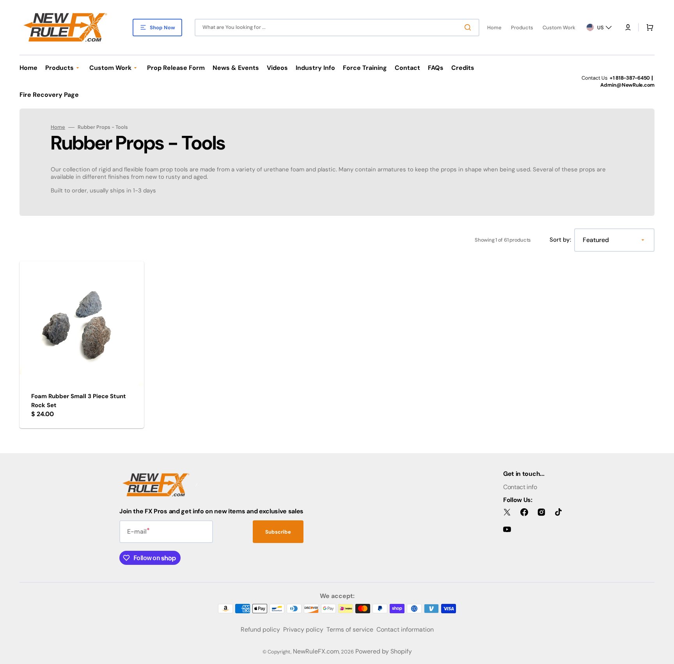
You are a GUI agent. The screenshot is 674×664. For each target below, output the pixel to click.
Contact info (520, 487)
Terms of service (349, 629)
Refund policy (260, 629)
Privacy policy (303, 629)
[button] (628, 27)
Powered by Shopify (383, 651)
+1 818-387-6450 (630, 77)
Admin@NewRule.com (627, 84)
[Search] (469, 27)
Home (58, 127)
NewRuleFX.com (316, 651)
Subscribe (278, 532)
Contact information (405, 629)
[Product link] (82, 344)
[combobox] (337, 27)
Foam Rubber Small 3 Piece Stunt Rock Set (78, 400)
